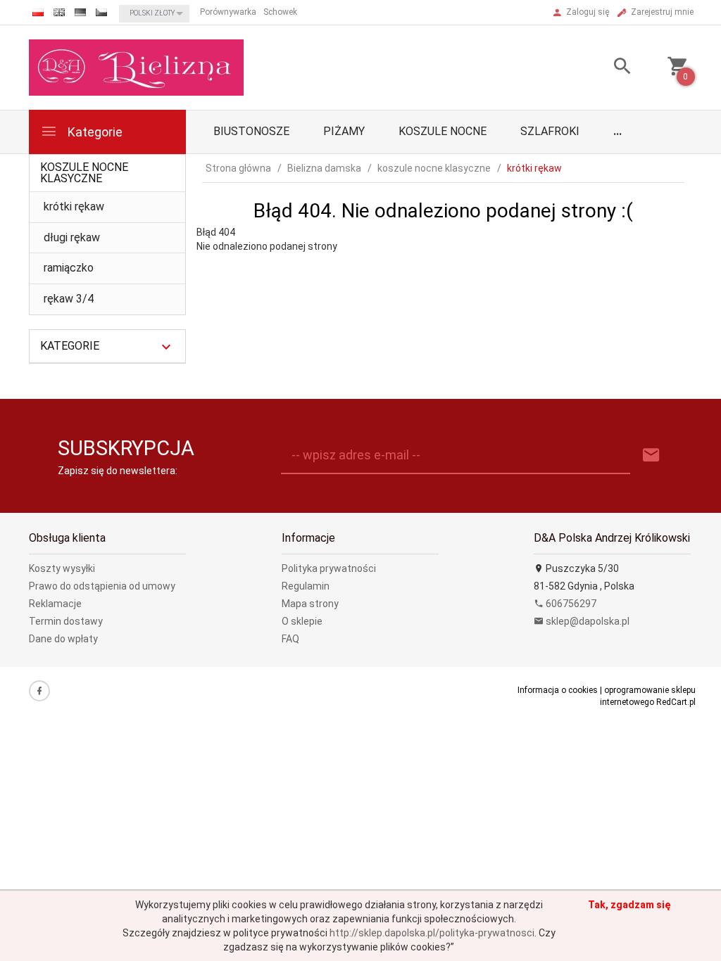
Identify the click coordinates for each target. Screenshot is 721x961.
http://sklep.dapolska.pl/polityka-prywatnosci (432, 932)
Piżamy (344, 131)
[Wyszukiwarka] (611, 68)
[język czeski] (101, 12)
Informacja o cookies (558, 690)
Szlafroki (549, 131)
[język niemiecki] (80, 12)
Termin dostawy (66, 621)
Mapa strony (310, 603)
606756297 (570, 603)
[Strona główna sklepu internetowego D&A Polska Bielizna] (136, 66)
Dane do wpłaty (63, 638)
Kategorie (94, 132)
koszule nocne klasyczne (84, 172)
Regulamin (306, 586)
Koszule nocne (443, 131)
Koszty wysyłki (62, 568)
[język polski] (38, 12)
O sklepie (302, 621)
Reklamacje (55, 603)
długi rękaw (72, 237)
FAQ (290, 638)
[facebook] (39, 690)
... (617, 131)
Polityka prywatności (329, 568)
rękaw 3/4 (69, 298)
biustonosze (251, 131)
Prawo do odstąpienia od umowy (102, 586)
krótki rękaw (74, 206)
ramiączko (69, 267)
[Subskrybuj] (651, 455)
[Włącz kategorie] (166, 346)
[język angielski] (59, 12)
